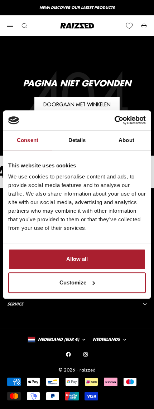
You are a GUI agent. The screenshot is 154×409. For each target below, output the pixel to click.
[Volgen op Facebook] (68, 354)
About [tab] (126, 140)
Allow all (77, 259)
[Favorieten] (129, 25)
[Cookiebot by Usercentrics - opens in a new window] (114, 120)
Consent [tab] (27, 140)
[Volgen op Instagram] (85, 354)
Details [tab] (77, 140)
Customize (72, 282)
